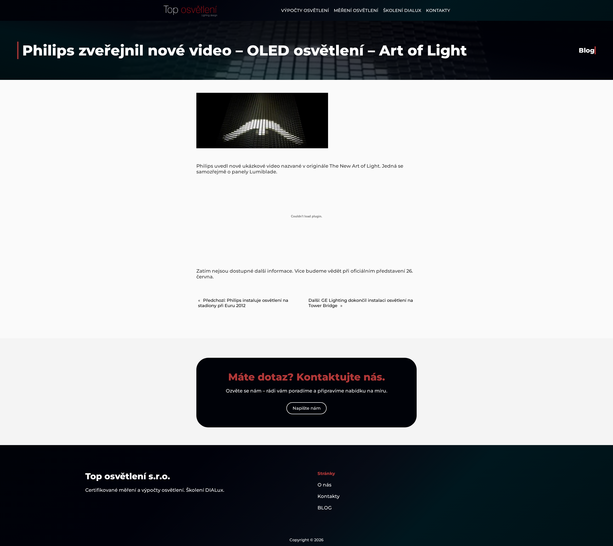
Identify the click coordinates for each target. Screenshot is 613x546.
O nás (324, 485)
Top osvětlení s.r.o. (127, 476)
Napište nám (307, 408)
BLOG (325, 508)
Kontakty (329, 496)
